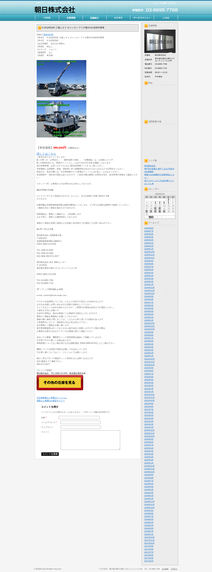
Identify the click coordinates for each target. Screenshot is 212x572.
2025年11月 (149, 255)
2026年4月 (148, 240)
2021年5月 (148, 415)
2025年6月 (148, 270)
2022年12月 (149, 359)
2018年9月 (148, 510)
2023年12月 (149, 323)
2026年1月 (148, 249)
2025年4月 (148, 276)
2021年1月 (148, 427)
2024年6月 (148, 305)
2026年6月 (148, 234)
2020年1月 (148, 463)
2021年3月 (148, 421)
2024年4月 (148, 311)
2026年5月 (148, 237)
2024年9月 (148, 296)
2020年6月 (148, 448)
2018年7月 (148, 516)
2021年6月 (148, 412)
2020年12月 (149, 430)
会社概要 (163, 3)
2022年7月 (148, 374)
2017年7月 (148, 552)
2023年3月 (148, 350)
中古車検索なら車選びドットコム (52, 398)
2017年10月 (149, 543)
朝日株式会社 (150, 166)
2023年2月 (148, 353)
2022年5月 (148, 380)
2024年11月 (149, 290)
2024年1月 (148, 320)
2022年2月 (148, 389)
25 (151, 211)
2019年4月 (148, 490)
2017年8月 (148, 549)
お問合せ (171, 3)
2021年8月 (148, 406)
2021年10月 (149, 400)
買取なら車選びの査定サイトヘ (51, 401)
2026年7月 (148, 231)
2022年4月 (148, 383)
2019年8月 (148, 478)
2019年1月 (148, 499)
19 (155, 208)
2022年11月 (149, 362)
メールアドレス (49, 422)
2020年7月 (148, 445)
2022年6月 (148, 377)
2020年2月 (148, 460)
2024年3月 (148, 314)
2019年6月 (148, 484)
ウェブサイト (47, 427)
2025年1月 (148, 284)
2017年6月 (148, 555)
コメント (45, 432)
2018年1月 (148, 534)
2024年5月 (148, 308)
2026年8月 (148, 228)
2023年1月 (148, 356)
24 (147, 211)
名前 (44, 417)
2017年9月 (148, 546)
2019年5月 (148, 487)
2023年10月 (149, 329)
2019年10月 (149, 472)
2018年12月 (149, 501)
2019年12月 (149, 466)
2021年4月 (148, 418)
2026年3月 (148, 243)
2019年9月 (148, 475)
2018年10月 (149, 508)
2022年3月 (148, 386)
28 (164, 211)
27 (160, 211)
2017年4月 (148, 561)
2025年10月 (149, 258)
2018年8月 (148, 513)
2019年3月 (148, 493)
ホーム (155, 3)
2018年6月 (148, 519)
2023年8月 (148, 335)
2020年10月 (149, 436)
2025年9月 (148, 261)
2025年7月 (148, 267)
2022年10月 (149, 365)
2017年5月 (148, 558)
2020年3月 (148, 457)
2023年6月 (148, 341)
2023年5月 (148, 344)
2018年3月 (148, 528)
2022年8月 (148, 371)
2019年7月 (148, 481)
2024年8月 (148, 299)
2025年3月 (148, 279)
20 (160, 208)
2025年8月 (148, 264)
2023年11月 (149, 326)
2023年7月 (148, 338)
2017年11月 (149, 540)
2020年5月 (148, 451)
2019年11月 (149, 469)
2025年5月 (148, 273)
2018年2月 (148, 531)
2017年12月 (149, 537)
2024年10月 (149, 293)
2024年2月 (148, 317)
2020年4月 (148, 454)
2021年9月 (148, 403)
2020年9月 (148, 439)
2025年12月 (149, 252)
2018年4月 (148, 525)
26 (155, 211)
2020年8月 (148, 442)
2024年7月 (148, 302)
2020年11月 (149, 433)
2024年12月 (149, 288)
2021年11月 (149, 397)
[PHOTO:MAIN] (88, 78)
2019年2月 (148, 496)
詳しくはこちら (46, 153)
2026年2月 (148, 246)
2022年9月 (148, 368)
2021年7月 (148, 409)
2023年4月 (148, 347)
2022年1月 (148, 392)
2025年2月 (148, 282)
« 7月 (151, 217)
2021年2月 (148, 424)
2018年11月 (149, 504)
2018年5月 (148, 522)
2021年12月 (149, 395)
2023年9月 (148, 332)
